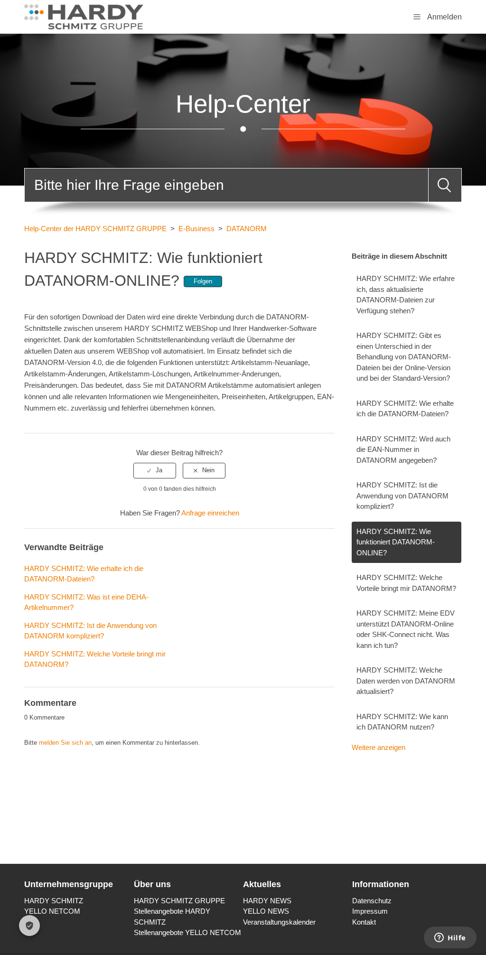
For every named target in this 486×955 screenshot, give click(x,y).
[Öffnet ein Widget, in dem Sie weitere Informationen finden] (450, 938)
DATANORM (246, 229)
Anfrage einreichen (210, 513)
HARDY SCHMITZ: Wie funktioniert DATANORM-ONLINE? (395, 542)
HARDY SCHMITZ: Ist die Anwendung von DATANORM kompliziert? (402, 495)
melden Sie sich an (65, 742)
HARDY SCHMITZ (53, 901)
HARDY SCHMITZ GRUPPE (179, 901)
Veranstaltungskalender (279, 922)
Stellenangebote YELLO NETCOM (187, 932)
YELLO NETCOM (52, 911)
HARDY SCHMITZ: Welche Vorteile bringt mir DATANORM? (406, 582)
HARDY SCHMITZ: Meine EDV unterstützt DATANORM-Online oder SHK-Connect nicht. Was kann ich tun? (405, 629)
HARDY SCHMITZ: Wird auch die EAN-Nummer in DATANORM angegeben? (403, 449)
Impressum (370, 911)
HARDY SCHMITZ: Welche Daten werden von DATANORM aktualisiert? (405, 680)
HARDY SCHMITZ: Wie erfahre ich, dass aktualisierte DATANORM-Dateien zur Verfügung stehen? (405, 294)
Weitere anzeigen (378, 747)
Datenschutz (372, 901)
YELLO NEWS (266, 911)
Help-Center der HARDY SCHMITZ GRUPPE (95, 229)
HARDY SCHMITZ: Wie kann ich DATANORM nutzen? (402, 721)
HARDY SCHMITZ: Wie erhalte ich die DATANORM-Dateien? (405, 408)
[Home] (83, 16)
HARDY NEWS (267, 901)
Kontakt (364, 922)
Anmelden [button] (444, 17)
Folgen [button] (203, 281)
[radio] (154, 470)
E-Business (196, 229)
